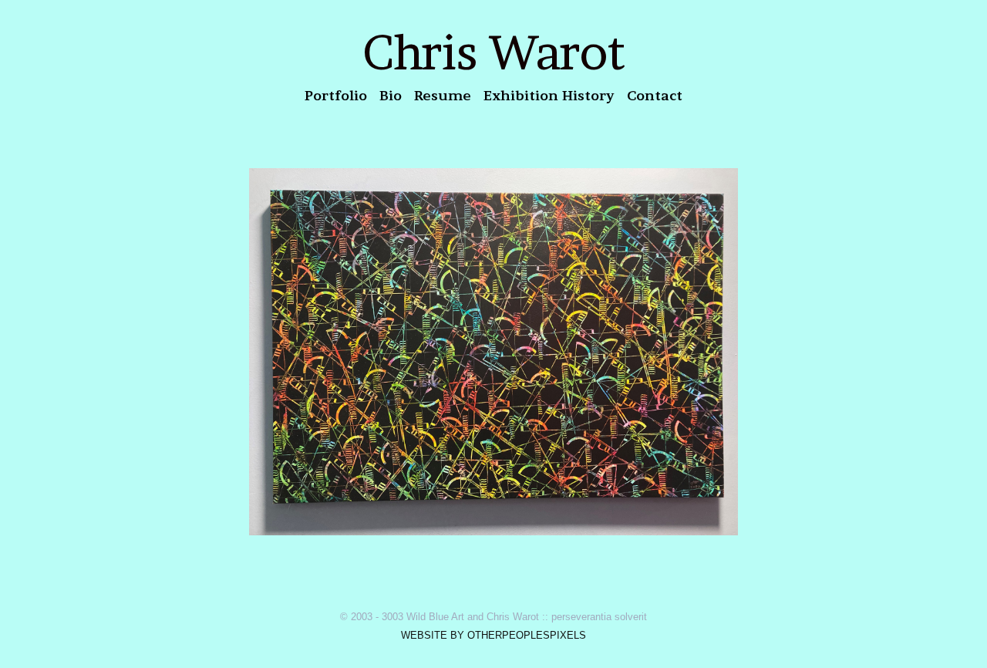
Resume (442, 95)
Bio (390, 95)
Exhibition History (549, 95)
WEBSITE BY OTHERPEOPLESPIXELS (493, 635)
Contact (654, 95)
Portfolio (336, 95)
